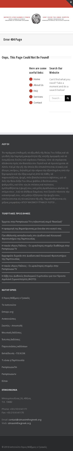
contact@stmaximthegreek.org (25, 419)
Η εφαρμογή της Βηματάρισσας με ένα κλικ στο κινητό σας (31, 228)
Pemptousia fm (9, 367)
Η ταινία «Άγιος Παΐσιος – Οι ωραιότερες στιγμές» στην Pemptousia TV (30, 267)
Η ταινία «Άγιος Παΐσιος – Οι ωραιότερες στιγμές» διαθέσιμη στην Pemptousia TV (35, 247)
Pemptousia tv (9, 374)
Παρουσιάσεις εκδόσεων (14, 346)
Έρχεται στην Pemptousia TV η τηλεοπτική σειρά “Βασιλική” (32, 221)
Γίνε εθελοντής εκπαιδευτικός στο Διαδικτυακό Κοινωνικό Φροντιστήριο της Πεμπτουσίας (31, 237)
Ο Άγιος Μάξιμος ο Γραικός (16, 298)
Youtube (67, 441)
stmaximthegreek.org (19, 423)
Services (38, 96)
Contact (38, 102)
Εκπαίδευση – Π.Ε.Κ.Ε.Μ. (14, 353)
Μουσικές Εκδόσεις (11, 332)
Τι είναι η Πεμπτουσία (13, 360)
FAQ (36, 90)
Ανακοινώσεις (9, 318)
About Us (38, 85)
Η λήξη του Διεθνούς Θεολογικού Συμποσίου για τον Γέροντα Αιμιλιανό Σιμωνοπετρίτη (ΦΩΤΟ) (33, 277)
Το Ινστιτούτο (9, 304)
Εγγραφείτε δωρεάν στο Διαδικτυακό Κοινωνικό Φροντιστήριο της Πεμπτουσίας (34, 257)
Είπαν (5, 381)
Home (37, 79)
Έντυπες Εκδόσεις (11, 339)
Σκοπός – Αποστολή (12, 325)
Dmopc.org (7, 311)
